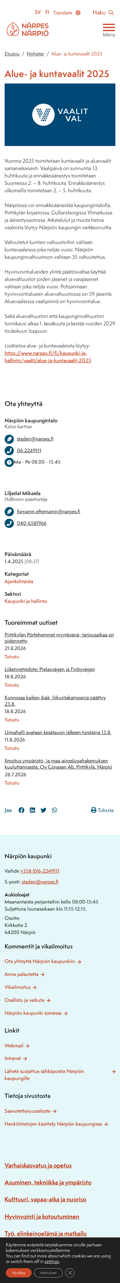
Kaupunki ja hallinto (26, 601)
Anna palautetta (21, 974)
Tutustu (12, 656)
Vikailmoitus (17, 987)
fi (47, 12)
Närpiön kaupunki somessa (33, 1013)
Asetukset (48, 1272)
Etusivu (12, 54)
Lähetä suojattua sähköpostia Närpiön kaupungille (44, 1075)
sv (38, 12)
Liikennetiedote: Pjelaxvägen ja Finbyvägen (50, 669)
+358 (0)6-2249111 (39, 871)
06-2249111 (29, 450)
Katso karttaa (18, 426)
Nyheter (35, 54)
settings (52, 1261)
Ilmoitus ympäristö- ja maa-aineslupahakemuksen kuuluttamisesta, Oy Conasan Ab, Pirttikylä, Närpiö (58, 763)
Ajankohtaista (19, 581)
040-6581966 (31, 523)
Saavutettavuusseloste (27, 1111)
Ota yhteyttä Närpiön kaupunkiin (40, 961)
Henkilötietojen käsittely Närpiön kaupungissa (53, 1124)
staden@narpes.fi (40, 882)
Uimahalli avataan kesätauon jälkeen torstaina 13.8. (58, 732)
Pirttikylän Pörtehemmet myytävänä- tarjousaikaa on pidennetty (59, 637)
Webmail (14, 1045)
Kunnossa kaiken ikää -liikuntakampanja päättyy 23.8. (55, 700)
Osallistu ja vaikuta (24, 1000)
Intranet (13, 1058)
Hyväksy (19, 1272)
